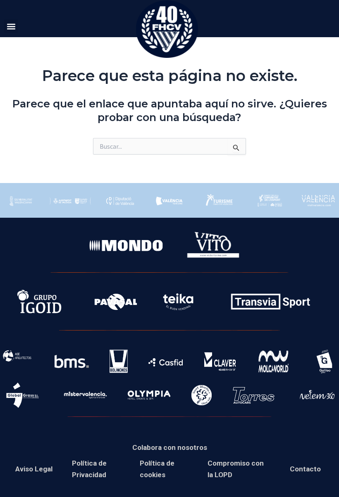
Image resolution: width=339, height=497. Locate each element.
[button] (11, 26)
